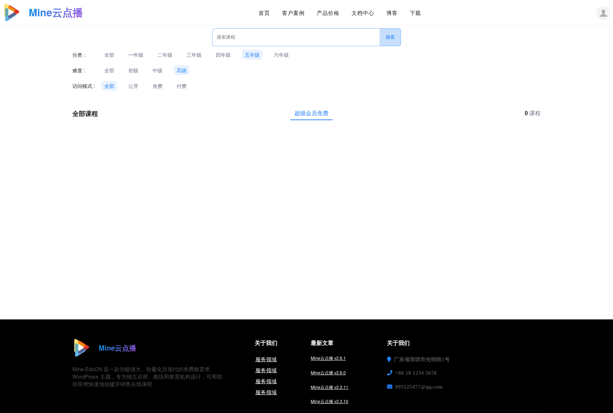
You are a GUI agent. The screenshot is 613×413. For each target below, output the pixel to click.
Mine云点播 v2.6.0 (328, 372)
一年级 (135, 54)
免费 (157, 85)
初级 (133, 70)
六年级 (281, 54)
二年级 (165, 54)
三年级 (194, 54)
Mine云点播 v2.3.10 (329, 401)
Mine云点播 (56, 12)
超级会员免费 (311, 113)
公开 (133, 85)
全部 (109, 54)
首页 (264, 12)
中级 (157, 70)
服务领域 (266, 359)
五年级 (252, 54)
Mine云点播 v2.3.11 (329, 387)
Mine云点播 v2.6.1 (328, 358)
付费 (182, 85)
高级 (182, 70)
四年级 (223, 54)
